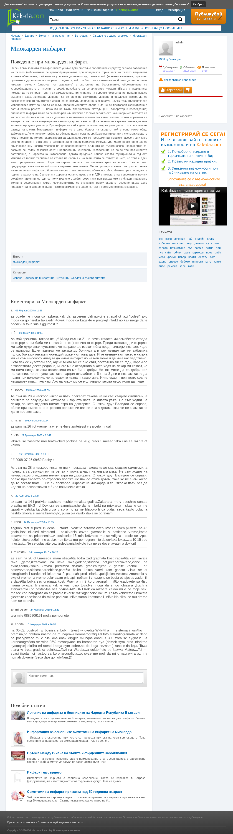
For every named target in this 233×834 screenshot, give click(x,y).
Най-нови (56, 10)
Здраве (29, 35)
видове (173, 261)
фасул (171, 257)
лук (161, 252)
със (190, 248)
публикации (170, 59)
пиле (162, 266)
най (190, 238)
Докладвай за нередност (179, 80)
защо (188, 243)
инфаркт (34, 262)
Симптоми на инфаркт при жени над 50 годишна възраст (74, 792)
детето (199, 243)
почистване (177, 248)
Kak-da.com (34, 830)
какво (168, 238)
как (160, 238)
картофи (198, 252)
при (218, 248)
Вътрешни (82, 35)
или (217, 243)
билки (211, 238)
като (208, 261)
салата (163, 248)
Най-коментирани (99, 10)
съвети (203, 257)
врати (192, 257)
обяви (177, 252)
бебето (185, 261)
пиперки (197, 261)
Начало (15, 35)
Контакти (78, 822)
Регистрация (176, 10)
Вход (159, 10)
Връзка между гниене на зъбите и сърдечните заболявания (77, 753)
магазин (177, 243)
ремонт (172, 266)
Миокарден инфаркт (38, 48)
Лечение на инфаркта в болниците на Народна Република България (84, 712)
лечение (179, 238)
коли (191, 266)
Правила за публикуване (53, 822)
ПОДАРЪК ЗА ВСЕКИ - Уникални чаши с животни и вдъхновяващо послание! (115, 28)
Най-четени (74, 10)
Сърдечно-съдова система (110, 35)
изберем (164, 243)
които (217, 261)
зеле (183, 266)
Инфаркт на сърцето (44, 772)
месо (162, 257)
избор (182, 257)
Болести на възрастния (54, 35)
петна (209, 248)
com (212, 257)
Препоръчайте (127, 10)
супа (209, 243)
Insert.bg (47, 830)
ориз (187, 252)
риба (218, 252)
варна (162, 261)
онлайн (200, 238)
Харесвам (173, 90)
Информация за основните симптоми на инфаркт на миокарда (79, 732)
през (209, 252)
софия (199, 248)
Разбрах (198, 4)
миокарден (20, 262)
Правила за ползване (21, 822)
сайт (168, 252)
